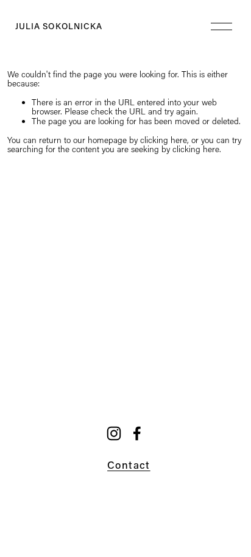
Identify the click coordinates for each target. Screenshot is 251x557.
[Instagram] (114, 433)
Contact (128, 464)
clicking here (163, 140)
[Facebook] (137, 433)
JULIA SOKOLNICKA (59, 26)
